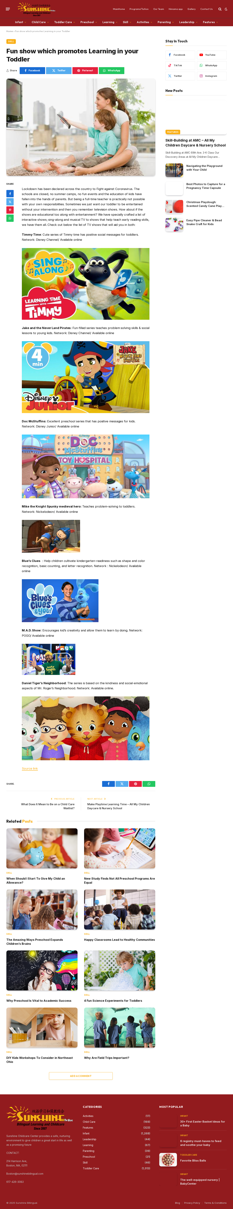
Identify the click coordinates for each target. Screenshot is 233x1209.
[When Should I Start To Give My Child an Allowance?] (42, 848)
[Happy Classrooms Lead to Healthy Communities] (119, 909)
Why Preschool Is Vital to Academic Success (38, 1000)
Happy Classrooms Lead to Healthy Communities (119, 940)
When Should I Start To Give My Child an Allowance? (35, 880)
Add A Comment (81, 1076)
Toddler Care (63, 22)
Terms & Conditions (215, 1202)
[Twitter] (10, 202)
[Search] (220, 9)
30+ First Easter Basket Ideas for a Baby (202, 1123)
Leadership (186, 22)
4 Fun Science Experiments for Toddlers (113, 1000)
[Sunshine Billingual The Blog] (36, 9)
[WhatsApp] (10, 218)
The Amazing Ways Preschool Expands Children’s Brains (34, 942)
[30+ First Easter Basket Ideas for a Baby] (168, 1121)
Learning (108, 22)
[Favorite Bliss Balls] (168, 1160)
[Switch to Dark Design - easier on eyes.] (226, 9)
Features (209, 22)
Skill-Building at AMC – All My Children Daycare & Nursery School (195, 142)
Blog (177, 1202)
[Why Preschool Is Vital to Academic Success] (42, 970)
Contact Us (206, 8)
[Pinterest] (10, 210)
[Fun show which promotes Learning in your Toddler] (80, 127)
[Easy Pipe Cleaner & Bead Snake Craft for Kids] (174, 224)
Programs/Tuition (139, 8)
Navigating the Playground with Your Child (204, 167)
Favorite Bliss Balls (193, 1160)
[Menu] (8, 8)
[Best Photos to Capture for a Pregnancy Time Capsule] (174, 188)
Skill (125, 22)
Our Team (158, 8)
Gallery (191, 8)
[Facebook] (10, 193)
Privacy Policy (192, 1202)
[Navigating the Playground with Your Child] (174, 170)
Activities (143, 22)
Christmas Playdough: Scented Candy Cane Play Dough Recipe (204, 204)
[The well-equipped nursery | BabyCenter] (168, 1179)
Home (9, 31)
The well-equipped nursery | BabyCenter (200, 1181)
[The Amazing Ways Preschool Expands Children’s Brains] (42, 909)
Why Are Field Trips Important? (106, 1058)
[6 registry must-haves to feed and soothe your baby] (168, 1140)
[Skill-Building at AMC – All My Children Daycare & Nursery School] (196, 117)
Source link (30, 768)
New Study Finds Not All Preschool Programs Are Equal (119, 880)
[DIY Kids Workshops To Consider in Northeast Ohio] (42, 1028)
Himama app (176, 8)
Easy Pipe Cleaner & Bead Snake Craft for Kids (204, 222)
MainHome (119, 8)
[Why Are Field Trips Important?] (119, 1028)
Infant (19, 22)
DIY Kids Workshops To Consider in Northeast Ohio (39, 1060)
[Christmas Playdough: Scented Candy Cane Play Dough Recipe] (174, 206)
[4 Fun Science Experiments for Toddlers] (119, 970)
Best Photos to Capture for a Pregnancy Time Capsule (205, 185)
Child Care (39, 22)
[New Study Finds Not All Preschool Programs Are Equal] (119, 848)
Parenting (164, 22)
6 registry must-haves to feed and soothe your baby (200, 1143)
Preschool (87, 22)
